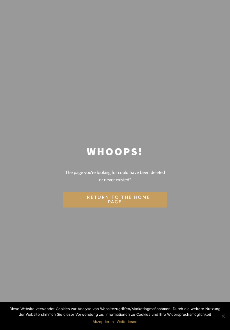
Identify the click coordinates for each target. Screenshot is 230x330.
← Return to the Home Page (115, 199)
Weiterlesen (127, 321)
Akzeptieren (103, 321)
